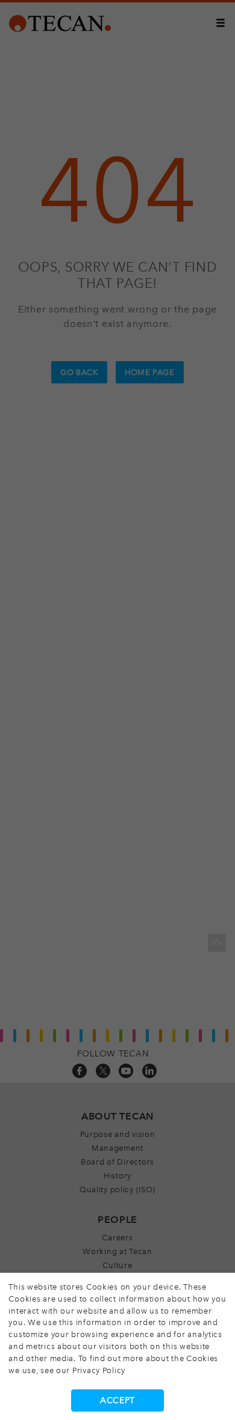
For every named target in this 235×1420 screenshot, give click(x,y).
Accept (117, 1400)
